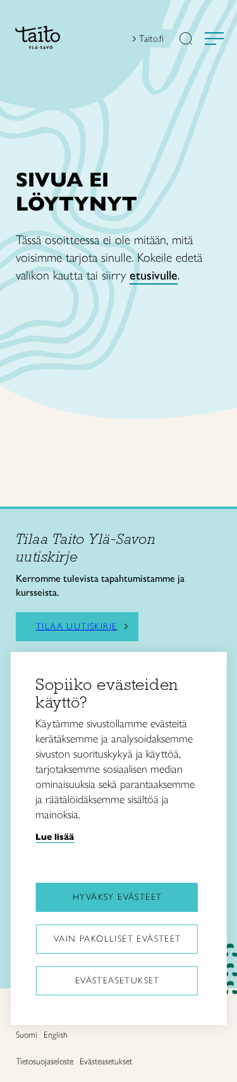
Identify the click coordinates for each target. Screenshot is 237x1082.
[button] (185, 39)
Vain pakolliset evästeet (117, 938)
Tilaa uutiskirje (76, 627)
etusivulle (154, 275)
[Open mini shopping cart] (116, 42)
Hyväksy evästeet (117, 897)
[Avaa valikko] (214, 38)
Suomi (26, 1035)
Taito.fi (151, 38)
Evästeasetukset (117, 980)
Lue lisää (54, 836)
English (56, 1035)
